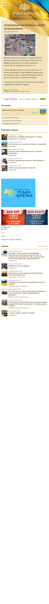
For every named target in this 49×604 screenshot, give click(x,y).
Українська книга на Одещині (19, 266)
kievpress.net (30, 65)
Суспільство (26, 91)
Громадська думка (13, 286)
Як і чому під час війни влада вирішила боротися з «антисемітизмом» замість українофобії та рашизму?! (27, 293)
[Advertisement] (24, 450)
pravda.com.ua (14, 89)
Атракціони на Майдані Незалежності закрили (25, 137)
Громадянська (15, 91)
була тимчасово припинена (29, 70)
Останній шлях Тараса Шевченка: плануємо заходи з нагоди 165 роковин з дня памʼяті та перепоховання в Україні (27, 304)
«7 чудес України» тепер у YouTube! (21, 313)
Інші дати (43, 105)
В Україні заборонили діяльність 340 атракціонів (26, 160)
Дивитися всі (42, 246)
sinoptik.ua (11, 239)
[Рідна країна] (24, 9)
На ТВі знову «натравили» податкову (22, 168)
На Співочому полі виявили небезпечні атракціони (27, 144)
